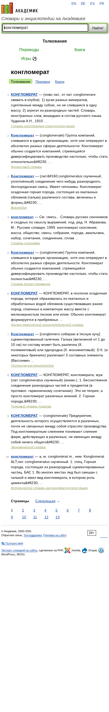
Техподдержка (33, 535)
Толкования (55, 41)
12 (46, 517)
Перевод (42, 82)
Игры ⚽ (29, 58)
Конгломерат (22, 135)
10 (24, 517)
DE (83, 4)
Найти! (97, 28)
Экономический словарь (28, 447)
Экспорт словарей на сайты (19, 550)
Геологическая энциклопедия (32, 365)
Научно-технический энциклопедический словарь (47, 325)
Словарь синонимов (25, 243)
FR (102, 4)
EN (73, 4)
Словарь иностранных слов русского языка (43, 126)
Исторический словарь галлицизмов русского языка (49, 488)
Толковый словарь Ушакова (31, 406)
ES (92, 4)
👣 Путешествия (12, 543)
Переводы (29, 50)
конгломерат (22, 217)
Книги (80, 50)
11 (35, 517)
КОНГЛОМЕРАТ (24, 94)
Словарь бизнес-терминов (30, 284)
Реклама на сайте (54, 535)
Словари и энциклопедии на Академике (43, 18)
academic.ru (19, 8)
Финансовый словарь (26, 167)
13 (58, 517)
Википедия (19, 208)
